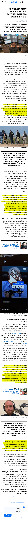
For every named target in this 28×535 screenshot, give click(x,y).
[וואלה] (14, 2)
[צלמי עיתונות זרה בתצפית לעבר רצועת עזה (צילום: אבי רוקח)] (14, 137)
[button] (21, 2)
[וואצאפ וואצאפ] (5, 2)
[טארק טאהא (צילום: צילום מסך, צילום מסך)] (14, 409)
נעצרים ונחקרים (16, 334)
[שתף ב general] (2, 2)
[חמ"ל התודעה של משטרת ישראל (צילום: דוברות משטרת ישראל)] (14, 45)
